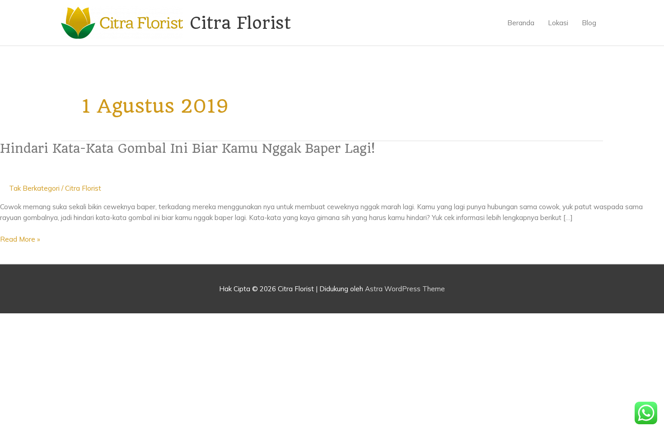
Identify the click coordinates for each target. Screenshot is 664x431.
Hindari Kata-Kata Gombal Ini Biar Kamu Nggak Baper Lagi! (187, 148)
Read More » (20, 239)
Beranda (520, 22)
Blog (589, 22)
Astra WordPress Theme (405, 288)
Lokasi (558, 22)
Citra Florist (240, 23)
